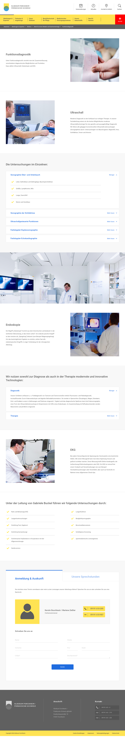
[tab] (34, 575)
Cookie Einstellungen (78, 733)
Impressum (91, 733)
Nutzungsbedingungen (103, 733)
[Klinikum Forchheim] (17, 7)
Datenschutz (115, 733)
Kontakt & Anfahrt (106, 9)
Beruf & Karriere (90, 19)
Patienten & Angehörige (19, 19)
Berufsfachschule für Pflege (48, 19)
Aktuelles (93, 9)
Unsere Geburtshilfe (78, 19)
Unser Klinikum (32, 19)
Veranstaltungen (81, 9)
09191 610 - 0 (106, 707)
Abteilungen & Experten (7, 19)
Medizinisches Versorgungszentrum (64, 19)
